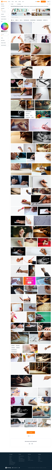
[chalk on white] (17, 299)
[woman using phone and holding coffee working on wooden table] (44, 423)
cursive (31, 115)
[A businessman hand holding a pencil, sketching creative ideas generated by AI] (21, 381)
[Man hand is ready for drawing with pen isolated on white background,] (17, 148)
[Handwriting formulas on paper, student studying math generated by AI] (43, 260)
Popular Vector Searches (22, 459)
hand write (13, 345)
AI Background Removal (12, 463)
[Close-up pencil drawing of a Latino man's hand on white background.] (30, 299)
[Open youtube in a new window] (19, 467)
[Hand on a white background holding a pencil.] (30, 401)
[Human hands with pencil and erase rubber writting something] (17, 38)
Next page (30, 432)
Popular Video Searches (21, 461)
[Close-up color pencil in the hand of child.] (30, 211)
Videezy (10, 458)
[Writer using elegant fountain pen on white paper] (18, 158)
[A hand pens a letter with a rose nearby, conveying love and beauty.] (43, 114)
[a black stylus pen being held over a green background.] (43, 317)
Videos (16, 1)
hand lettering (27, 113)
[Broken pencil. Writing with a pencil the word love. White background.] (44, 289)
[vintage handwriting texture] (43, 307)
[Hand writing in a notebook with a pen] (21, 72)
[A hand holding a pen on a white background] (42, 72)
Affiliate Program (21, 458)
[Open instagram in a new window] (13, 467)
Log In (48, 1)
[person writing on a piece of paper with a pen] (31, 270)
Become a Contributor (30, 460)
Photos (12, 1)
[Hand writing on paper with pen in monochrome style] (42, 137)
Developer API (11, 461)
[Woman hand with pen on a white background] (17, 211)
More (23, 1)
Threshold (2, 34)
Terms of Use (37, 467)
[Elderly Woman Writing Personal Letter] (30, 105)
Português (39, 458)
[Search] (47, 4)
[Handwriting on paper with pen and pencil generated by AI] (18, 251)
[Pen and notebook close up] (18, 317)
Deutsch (39, 459)
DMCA (19, 457)
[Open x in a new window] (18, 467)
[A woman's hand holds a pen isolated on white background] (30, 148)
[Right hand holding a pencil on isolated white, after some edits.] (20, 368)
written (32, 117)
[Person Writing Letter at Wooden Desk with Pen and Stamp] (30, 83)
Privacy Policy (41, 467)
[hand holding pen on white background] (44, 392)
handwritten (17, 347)
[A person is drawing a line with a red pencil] (30, 260)
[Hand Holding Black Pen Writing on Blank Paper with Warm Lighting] (21, 137)
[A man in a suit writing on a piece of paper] (17, 327)
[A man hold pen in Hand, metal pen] (17, 392)
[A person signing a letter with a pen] (40, 338)
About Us (29, 458)
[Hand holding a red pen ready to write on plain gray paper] (17, 242)
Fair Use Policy (44, 467)
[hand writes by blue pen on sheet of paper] (29, 220)
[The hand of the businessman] (41, 169)
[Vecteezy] (4, 1)
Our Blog (29, 459)
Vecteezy (10, 457)
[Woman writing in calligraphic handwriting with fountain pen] (44, 242)
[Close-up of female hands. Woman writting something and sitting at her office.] (30, 327)
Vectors (9, 1)
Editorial (20, 1)
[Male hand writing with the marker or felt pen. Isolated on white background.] (44, 348)
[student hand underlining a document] (30, 242)
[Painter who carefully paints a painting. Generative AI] (43, 357)
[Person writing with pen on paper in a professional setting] (20, 181)
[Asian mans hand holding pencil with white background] (19, 270)
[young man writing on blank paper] (30, 307)
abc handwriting (28, 117)
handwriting (13, 347)
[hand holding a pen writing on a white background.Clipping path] (26, 191)
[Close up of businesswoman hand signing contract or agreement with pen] (41, 191)
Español (39, 457)
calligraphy (27, 115)
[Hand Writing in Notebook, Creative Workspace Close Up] (17, 289)
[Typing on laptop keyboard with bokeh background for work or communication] (42, 412)
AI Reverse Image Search (12, 462)
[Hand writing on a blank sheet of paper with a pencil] (31, 158)
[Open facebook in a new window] (12, 467)
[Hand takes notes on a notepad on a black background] (18, 220)
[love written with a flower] (17, 401)
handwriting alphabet (28, 111)
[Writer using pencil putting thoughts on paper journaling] (20, 338)
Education (10, 460)
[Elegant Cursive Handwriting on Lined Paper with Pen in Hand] (18, 105)
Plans (36, 1)
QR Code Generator (11, 464)
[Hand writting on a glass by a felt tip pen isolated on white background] (41, 48)
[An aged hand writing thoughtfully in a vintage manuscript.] (43, 299)
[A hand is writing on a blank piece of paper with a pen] (40, 181)
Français (39, 460)
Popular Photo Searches (21, 460)
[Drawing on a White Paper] (44, 211)
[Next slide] (50, 20)
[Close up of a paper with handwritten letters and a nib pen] (30, 38)
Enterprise (10, 459)
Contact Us (29, 457)
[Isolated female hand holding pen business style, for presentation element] (43, 270)
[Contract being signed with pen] (21, 94)
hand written (17, 345)
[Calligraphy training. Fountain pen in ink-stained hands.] (44, 327)
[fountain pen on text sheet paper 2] (16, 191)
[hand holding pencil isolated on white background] (42, 27)
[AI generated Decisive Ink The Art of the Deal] (41, 200)
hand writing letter (14, 349)
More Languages (40, 461)
